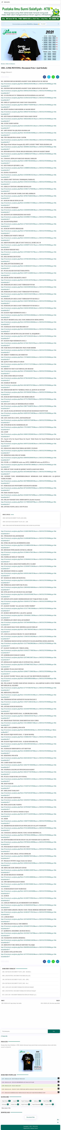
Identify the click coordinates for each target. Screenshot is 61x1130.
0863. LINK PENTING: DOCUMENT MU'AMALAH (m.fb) (16, 975)
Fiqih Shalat (6, 1101)
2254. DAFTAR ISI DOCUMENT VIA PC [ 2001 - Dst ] (15, 983)
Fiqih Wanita (25, 1104)
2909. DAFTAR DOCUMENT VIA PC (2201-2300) (14, 518)
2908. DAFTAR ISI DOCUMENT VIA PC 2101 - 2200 (15, 521)
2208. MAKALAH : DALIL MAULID (11, 1085)
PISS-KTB (4, 1041)
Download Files (31, 1117)
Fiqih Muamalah (37, 1104)
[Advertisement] (30, 1018)
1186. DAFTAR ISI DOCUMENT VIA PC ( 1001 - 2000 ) (15, 979)
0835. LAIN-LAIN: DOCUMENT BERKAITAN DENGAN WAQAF (18, 987)
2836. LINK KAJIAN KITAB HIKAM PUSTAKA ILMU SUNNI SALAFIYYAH (21, 525)
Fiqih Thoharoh (26, 1101)
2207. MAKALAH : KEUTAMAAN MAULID (13, 1078)
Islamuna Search (34, 1128)
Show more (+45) (6, 1108)
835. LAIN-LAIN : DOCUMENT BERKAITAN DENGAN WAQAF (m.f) (19, 994)
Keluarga (5, 1104)
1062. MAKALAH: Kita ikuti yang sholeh (50, 1003)
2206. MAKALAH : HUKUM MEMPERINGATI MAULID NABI (18, 1082)
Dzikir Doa (15, 1104)
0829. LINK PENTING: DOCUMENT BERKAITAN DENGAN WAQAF (19, 991)
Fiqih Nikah (47, 1101)
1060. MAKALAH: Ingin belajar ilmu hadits (11, 1003)
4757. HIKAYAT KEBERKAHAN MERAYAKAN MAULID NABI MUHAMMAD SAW (23, 1092)
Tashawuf (37, 1101)
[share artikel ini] (44, 77)
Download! (43, 24)
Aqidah (16, 1101)
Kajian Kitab (49, 1104)
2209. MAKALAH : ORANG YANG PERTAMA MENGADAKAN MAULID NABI (22, 1089)
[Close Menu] (58, 24)
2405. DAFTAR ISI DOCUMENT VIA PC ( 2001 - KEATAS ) (16, 971)
